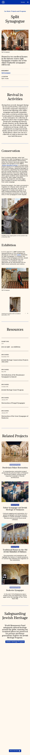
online (19, 255)
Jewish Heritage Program (15, 641)
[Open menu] (28, 2)
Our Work (7, 11)
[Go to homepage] (11, 2)
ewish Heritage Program (10, 165)
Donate (23, 2)
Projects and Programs (18, 11)
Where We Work (14, 750)
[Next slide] (27, 313)
